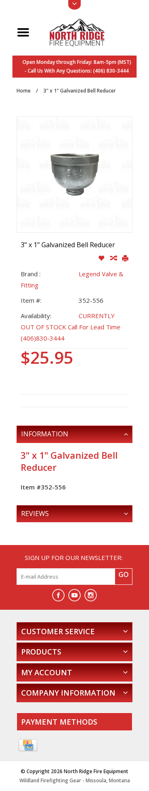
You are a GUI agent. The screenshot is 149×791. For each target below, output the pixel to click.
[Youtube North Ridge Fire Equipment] (74, 595)
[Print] (125, 258)
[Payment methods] (28, 745)
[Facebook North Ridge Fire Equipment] (58, 595)
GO (123, 574)
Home (24, 90)
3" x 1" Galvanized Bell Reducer (79, 90)
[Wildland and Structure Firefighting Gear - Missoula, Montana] (84, 31)
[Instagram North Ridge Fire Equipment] (90, 595)
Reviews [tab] (35, 513)
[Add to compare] (114, 258)
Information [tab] (44, 433)
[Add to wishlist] (102, 258)
